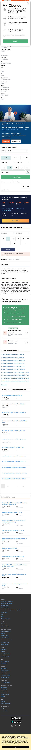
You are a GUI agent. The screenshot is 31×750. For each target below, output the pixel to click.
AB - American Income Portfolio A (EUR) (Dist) (12, 354)
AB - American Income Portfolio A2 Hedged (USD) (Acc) (15, 381)
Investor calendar (5, 644)
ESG (2, 614)
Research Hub (4, 689)
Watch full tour (16, 141)
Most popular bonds (5, 618)
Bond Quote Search (5, 605)
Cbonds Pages (4, 612)
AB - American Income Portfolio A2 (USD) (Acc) (13, 369)
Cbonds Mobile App (5, 656)
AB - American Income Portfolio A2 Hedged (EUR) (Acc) (15, 375)
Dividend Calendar (5, 626)
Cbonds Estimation (5, 607)
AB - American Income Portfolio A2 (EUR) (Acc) (13, 360)
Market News (4, 687)
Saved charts (5, 172)
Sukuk (2, 616)
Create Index (3, 673)
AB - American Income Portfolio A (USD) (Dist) (12, 357)
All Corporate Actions (5, 631)
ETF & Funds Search (5, 682)
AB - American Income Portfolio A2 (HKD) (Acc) (13, 363)
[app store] (16, 718)
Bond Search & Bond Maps (7, 601)
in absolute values (18, 182)
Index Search (4, 668)
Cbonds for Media (5, 694)
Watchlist (3, 651)
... (18, 486)
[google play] (16, 722)
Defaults (3, 633)
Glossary (3, 696)
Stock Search (4, 623)
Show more (4, 384)
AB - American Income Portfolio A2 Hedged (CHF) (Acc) (15, 372)
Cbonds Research (5, 692)
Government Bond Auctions (7, 640)
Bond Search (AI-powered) (6, 603)
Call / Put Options (5, 637)
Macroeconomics (5, 677)
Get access (6, 141)
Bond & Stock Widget (5, 653)
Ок (15, 747)
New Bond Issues (4, 635)
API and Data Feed (5, 661)
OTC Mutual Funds (6, 151)
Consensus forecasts (5, 675)
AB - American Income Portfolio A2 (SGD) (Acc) (13, 366)
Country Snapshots (5, 670)
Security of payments (5, 703)
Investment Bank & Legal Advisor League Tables (11, 610)
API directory (4, 663)
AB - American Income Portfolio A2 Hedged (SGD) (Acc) (15, 378)
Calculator (3, 708)
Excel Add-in (3, 649)
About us (3, 701)
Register (15, 41)
